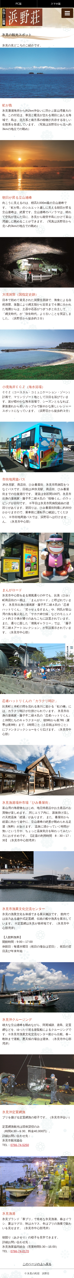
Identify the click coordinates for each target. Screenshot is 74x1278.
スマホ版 (56, 3)
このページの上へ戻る (37, 1264)
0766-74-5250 (19, 1145)
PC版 (19, 3)
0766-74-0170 (19, 1251)
